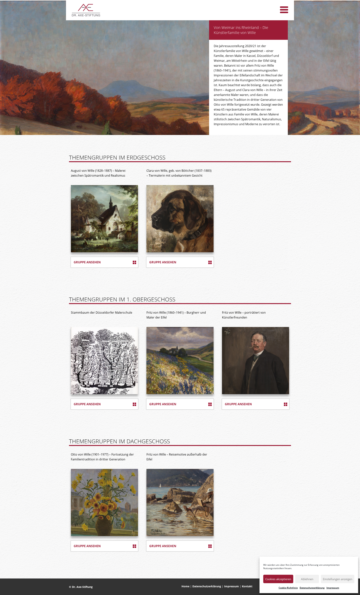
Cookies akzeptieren (278, 579)
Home (185, 586)
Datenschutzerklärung (312, 587)
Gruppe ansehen (87, 262)
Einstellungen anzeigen (337, 579)
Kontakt (247, 586)
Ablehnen (307, 579)
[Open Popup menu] (284, 9)
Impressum (332, 587)
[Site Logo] (86, 10)
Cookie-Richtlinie (288, 587)
